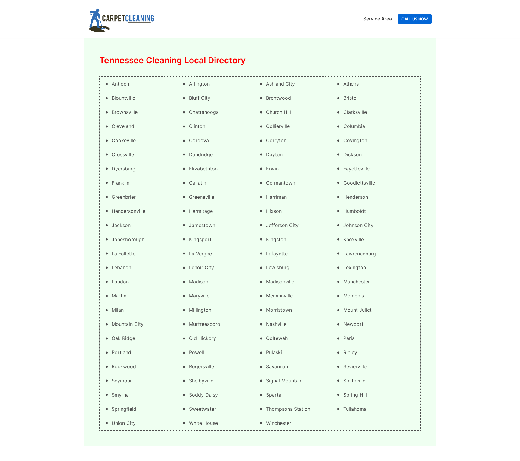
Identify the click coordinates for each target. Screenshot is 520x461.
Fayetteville (356, 169)
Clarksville (355, 112)
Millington (200, 310)
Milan (118, 310)
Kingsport (200, 239)
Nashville (276, 324)
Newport (353, 324)
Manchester (356, 282)
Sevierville (355, 366)
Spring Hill (355, 395)
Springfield (124, 409)
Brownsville (125, 112)
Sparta (273, 395)
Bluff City (199, 98)
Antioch (120, 84)
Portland (121, 352)
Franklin (120, 183)
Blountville (123, 98)
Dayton (274, 154)
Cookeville (124, 140)
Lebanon (121, 267)
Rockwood (124, 366)
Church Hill (278, 112)
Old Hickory (202, 338)
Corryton (276, 140)
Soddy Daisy (203, 395)
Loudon (120, 282)
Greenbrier (124, 197)
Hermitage (201, 211)
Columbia (354, 126)
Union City (124, 423)
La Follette (123, 254)
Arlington (199, 84)
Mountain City (128, 324)
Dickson (352, 154)
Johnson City (358, 225)
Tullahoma (355, 409)
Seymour (122, 381)
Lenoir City (201, 267)
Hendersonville (128, 211)
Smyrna (120, 395)
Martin (119, 296)
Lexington (354, 267)
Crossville (123, 154)
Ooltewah (277, 338)
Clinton (197, 126)
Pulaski (274, 352)
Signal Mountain (284, 381)
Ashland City (280, 84)
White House (203, 423)
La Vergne (200, 254)
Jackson (121, 225)
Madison (198, 282)
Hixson (274, 211)
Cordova (199, 140)
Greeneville (201, 197)
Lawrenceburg (359, 254)
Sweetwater (202, 409)
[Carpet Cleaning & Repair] (121, 19)
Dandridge (201, 154)
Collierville (278, 126)
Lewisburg (277, 267)
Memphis (353, 296)
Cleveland (123, 126)
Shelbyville (201, 381)
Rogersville (201, 366)
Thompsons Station (288, 409)
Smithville (354, 381)
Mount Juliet (357, 310)
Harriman (276, 197)
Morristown (279, 310)
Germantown (280, 183)
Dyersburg (123, 169)
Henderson (355, 197)
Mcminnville (279, 296)
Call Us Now (414, 19)
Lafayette (277, 254)
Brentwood (278, 98)
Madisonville (280, 282)
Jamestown (202, 225)
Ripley (350, 352)
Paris (348, 338)
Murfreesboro (204, 324)
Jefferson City (282, 225)
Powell (196, 352)
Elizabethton (203, 169)
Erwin (272, 169)
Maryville (199, 296)
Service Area (377, 19)
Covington (355, 140)
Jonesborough (128, 239)
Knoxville (353, 239)
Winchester (278, 423)
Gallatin (197, 183)
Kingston (276, 239)
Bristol (350, 98)
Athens (351, 84)
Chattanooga (204, 112)
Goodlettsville (359, 183)
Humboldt (354, 211)
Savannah (277, 366)
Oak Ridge (123, 338)
